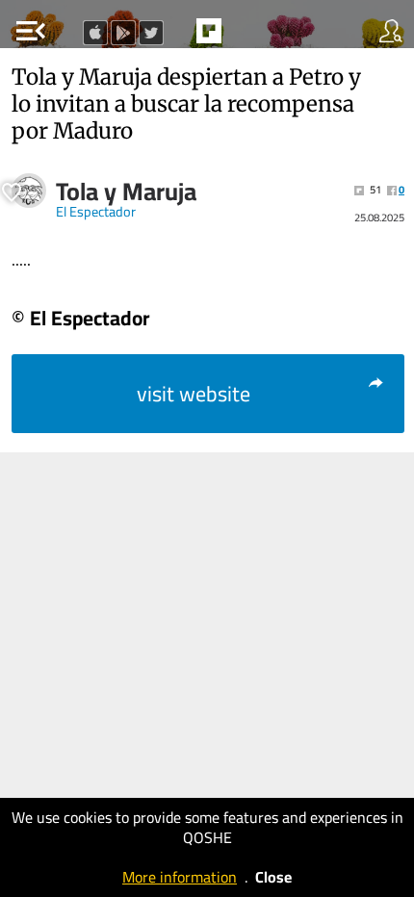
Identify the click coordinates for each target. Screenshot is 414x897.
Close (273, 876)
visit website (193, 393)
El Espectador (96, 211)
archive (249, 36)
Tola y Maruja (126, 191)
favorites (164, 36)
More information (179, 876)
